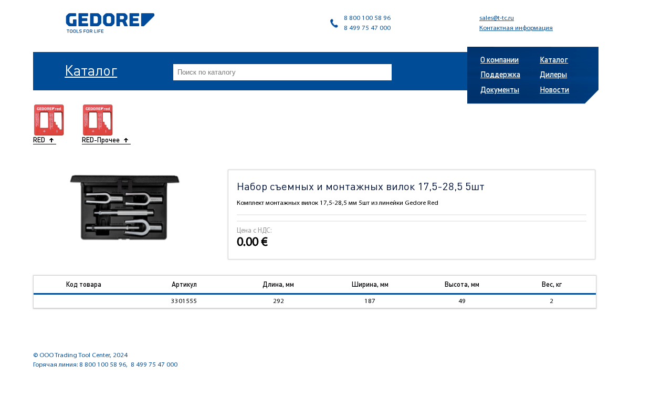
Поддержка (500, 74)
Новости (554, 89)
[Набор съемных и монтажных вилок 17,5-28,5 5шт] (125, 207)
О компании (499, 59)
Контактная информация (516, 28)
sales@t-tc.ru (496, 18)
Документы (499, 89)
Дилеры (553, 74)
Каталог (91, 70)
